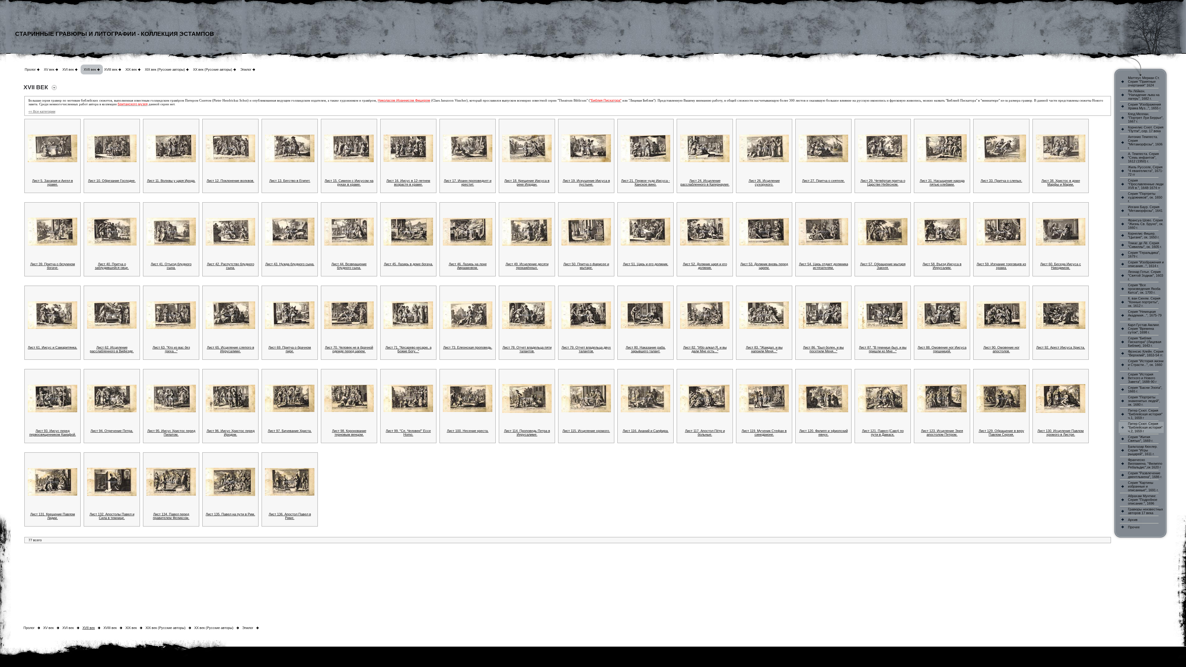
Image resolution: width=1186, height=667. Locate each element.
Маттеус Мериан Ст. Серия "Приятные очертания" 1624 (1144, 81)
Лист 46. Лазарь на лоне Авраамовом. (468, 266)
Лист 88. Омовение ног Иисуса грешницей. (942, 349)
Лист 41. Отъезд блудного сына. (171, 266)
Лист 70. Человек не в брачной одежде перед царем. (349, 349)
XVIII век (110, 69)
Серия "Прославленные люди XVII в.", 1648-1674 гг (1145, 184)
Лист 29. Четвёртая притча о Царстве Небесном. (882, 182)
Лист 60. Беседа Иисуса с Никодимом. (1060, 266)
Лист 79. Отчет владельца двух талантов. (586, 349)
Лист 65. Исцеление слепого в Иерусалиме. (230, 349)
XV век (49, 69)
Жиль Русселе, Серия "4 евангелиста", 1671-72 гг (1145, 170)
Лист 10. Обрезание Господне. (112, 180)
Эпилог (245, 69)
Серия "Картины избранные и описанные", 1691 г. (1143, 486)
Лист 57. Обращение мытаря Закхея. (883, 266)
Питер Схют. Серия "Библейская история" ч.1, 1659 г (1145, 414)
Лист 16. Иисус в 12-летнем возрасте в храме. (408, 182)
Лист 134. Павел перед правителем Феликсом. (171, 516)
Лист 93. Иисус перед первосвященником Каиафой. (52, 432)
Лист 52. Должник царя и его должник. (705, 266)
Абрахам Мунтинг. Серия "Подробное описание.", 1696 (1142, 499)
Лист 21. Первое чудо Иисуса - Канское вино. (645, 182)
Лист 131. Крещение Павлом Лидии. (52, 516)
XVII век (90, 69)
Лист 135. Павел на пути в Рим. (230, 514)
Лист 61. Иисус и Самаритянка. (52, 347)
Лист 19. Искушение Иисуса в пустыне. (586, 182)
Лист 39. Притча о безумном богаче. (52, 266)
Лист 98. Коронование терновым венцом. (349, 432)
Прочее (1134, 527)
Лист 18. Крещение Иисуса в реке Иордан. (526, 182)
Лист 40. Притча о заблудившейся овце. (112, 266)
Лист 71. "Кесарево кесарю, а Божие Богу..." (408, 349)
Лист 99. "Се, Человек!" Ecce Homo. (408, 432)
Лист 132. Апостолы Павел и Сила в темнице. (112, 516)
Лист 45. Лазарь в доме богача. (408, 264)
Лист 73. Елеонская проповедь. (467, 347)
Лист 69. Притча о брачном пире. (289, 349)
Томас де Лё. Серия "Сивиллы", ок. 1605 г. (1145, 245)
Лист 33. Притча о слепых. (1001, 180)
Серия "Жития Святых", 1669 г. (1140, 439)
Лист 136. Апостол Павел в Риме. (290, 516)
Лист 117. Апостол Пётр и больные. (705, 432)
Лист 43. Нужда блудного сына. (289, 264)
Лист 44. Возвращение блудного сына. (349, 266)
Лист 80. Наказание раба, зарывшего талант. (646, 349)
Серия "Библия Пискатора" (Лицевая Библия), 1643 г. (1144, 341)
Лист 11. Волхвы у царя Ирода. (171, 180)
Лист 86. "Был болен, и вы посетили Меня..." (823, 349)
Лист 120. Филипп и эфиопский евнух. (823, 432)
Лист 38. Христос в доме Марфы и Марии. (1060, 182)
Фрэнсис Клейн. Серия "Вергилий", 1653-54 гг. (1145, 353)
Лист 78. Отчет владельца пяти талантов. (527, 349)
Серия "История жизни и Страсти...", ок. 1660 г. (1145, 364)
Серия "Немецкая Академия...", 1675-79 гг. (1145, 315)
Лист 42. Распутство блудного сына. (230, 266)
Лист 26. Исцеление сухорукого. (764, 182)
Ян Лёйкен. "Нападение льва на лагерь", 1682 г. (1143, 94)
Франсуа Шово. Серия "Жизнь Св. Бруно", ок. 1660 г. (1145, 223)
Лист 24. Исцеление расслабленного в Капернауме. (705, 182)
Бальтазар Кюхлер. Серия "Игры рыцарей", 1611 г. (1143, 450)
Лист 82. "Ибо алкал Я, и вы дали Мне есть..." (705, 349)
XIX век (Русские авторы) (165, 69)
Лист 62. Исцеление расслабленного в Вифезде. (112, 349)
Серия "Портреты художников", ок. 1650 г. (1145, 197)
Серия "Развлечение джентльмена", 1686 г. (1145, 475)
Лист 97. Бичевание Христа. (290, 431)
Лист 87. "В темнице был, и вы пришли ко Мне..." (882, 349)
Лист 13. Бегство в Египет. (289, 180)
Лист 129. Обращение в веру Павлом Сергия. (1001, 432)
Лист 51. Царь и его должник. (645, 264)
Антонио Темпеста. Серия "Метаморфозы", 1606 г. (1145, 142)
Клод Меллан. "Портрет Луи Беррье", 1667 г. (1145, 117)
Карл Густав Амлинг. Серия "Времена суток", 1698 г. (1144, 328)
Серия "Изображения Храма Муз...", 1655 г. (1144, 106)
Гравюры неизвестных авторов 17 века (1145, 511)
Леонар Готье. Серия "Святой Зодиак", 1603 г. (1145, 275)
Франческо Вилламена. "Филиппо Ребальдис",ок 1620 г (1145, 463)
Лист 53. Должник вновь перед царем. (764, 266)
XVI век (68, 69)
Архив (1133, 520)
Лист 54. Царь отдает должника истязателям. (823, 266)
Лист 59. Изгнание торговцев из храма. (1001, 266)
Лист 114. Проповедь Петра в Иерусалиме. (527, 432)
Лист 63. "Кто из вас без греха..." (171, 349)
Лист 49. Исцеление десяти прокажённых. (527, 266)
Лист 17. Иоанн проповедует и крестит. (467, 182)
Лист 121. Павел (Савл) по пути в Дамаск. (883, 432)
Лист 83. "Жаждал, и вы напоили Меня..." (764, 349)
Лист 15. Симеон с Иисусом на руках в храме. (349, 182)
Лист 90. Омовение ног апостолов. (1001, 349)
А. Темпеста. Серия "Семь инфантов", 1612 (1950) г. (1143, 157)
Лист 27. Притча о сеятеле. (823, 180)
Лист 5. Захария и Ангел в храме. (52, 182)
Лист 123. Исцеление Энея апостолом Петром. (942, 432)
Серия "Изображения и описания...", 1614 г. (1146, 264)
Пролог (30, 69)
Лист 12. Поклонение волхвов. (230, 180)
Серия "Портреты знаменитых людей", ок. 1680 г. (1144, 400)
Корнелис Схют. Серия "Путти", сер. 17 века (1145, 129)
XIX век (131, 69)
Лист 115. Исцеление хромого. (586, 431)
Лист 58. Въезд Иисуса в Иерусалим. (942, 266)
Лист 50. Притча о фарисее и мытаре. (586, 266)
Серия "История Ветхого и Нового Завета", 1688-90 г (1142, 378)
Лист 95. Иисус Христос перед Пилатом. (171, 432)
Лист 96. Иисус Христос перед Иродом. (230, 432)
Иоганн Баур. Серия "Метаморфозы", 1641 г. (1145, 210)
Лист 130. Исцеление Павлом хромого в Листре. (1060, 432)
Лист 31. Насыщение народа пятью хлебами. (942, 182)
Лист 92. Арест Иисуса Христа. (1060, 347)
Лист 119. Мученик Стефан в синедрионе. (764, 432)
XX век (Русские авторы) (212, 69)
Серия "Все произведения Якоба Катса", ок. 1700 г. (1144, 288)
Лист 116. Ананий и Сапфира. (646, 431)
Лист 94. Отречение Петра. (111, 431)
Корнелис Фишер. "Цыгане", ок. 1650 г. (1143, 235)
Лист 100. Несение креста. (468, 431)
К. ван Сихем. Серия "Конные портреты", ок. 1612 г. (1144, 302)
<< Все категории (41, 111)
